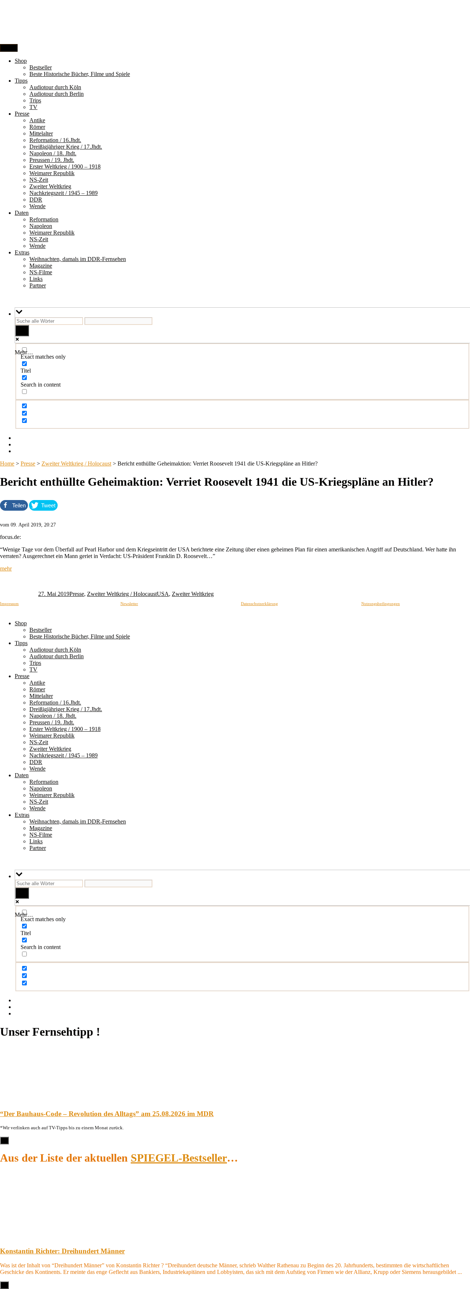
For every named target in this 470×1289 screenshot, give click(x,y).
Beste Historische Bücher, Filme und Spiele (79, 74)
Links (36, 279)
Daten (22, 213)
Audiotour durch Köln (55, 87)
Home (7, 463)
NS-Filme (40, 272)
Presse (22, 114)
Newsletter (129, 603)
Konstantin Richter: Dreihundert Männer (62, 1251)
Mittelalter (41, 133)
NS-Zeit (38, 180)
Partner (37, 285)
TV (33, 107)
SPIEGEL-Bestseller (179, 1158)
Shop (21, 61)
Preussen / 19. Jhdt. (51, 160)
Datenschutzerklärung (259, 603)
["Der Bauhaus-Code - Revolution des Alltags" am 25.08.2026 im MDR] (18, 1099)
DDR (35, 199)
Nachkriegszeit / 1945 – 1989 (63, 193)
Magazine (40, 265)
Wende (37, 206)
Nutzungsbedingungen (380, 603)
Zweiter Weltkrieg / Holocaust (76, 463)
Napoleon (40, 226)
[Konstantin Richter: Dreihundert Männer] (18, 1237)
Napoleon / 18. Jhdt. (52, 153)
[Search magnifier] (22, 330)
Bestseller (40, 67)
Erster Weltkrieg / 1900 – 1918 (65, 166)
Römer (37, 127)
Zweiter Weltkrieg (50, 186)
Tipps (21, 80)
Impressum (9, 603)
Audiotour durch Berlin (56, 94)
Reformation (43, 219)
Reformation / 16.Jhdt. (55, 140)
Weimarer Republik (52, 173)
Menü (9, 48)
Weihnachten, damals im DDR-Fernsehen (77, 259)
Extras (22, 252)
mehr (6, 568)
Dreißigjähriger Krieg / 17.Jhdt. (65, 147)
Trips (35, 100)
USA (163, 594)
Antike (37, 120)
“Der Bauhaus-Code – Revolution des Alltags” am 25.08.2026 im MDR (107, 1114)
